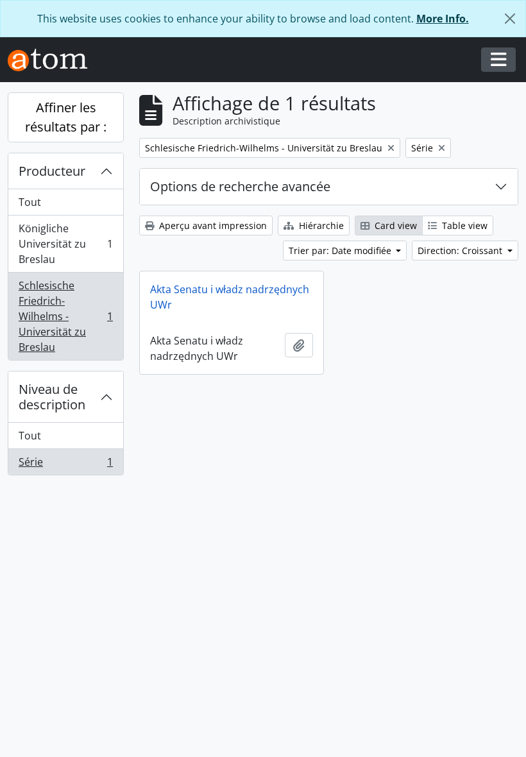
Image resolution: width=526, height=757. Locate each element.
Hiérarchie (320, 225)
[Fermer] (510, 19)
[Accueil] (53, 60)
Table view (463, 225)
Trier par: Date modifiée (341, 250)
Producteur (52, 171)
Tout (30, 202)
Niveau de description (52, 396)
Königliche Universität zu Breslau (65, 243)
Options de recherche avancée (240, 186)
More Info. (442, 19)
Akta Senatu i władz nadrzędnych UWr (229, 297)
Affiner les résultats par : (65, 117)
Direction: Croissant (461, 250)
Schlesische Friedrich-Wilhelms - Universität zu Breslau (65, 316)
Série (65, 465)
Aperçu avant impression (212, 225)
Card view (394, 225)
